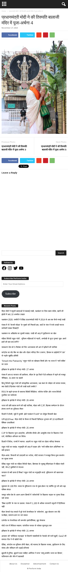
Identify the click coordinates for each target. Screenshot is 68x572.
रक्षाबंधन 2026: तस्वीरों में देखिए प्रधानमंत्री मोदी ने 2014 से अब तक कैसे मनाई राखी (33, 319)
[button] (63, 4)
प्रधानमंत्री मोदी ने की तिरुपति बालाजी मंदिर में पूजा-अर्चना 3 (14, 148)
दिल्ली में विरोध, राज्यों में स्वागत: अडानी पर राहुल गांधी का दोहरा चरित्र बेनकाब (31, 441)
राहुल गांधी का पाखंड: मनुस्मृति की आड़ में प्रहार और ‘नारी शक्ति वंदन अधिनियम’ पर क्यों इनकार (33, 448)
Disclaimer (25, 564)
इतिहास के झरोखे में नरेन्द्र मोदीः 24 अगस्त (18, 481)
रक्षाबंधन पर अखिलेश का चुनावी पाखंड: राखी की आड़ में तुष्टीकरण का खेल (29, 333)
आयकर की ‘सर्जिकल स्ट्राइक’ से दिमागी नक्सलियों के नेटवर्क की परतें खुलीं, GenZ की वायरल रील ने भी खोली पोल (34, 538)
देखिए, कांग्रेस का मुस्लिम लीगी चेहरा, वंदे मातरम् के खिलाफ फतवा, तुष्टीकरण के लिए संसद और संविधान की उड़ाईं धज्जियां (33, 546)
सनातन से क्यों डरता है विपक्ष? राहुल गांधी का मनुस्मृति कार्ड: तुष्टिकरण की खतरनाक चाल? (32, 474)
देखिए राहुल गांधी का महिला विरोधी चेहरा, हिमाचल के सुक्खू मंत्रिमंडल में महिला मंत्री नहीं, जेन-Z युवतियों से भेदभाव (33, 465)
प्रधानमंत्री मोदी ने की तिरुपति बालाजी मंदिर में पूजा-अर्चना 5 (53, 148)
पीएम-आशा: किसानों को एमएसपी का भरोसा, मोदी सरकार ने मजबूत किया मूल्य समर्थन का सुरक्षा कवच (33, 457)
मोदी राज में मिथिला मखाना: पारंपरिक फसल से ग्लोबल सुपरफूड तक (27, 525)
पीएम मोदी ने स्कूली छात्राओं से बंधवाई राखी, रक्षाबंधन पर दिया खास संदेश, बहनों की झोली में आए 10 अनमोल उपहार (32, 313)
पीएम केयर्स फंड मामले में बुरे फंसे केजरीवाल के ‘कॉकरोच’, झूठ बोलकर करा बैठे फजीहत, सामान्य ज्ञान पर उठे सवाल (31, 513)
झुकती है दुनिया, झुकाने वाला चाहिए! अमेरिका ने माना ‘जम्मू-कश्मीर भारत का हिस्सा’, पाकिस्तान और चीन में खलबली (32, 555)
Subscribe (10, 293)
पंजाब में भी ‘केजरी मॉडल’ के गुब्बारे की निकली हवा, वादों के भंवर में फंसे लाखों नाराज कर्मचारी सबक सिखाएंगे (33, 326)
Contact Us (54, 564)
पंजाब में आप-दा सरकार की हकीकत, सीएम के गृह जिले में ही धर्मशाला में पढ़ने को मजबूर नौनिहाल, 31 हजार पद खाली (34, 376)
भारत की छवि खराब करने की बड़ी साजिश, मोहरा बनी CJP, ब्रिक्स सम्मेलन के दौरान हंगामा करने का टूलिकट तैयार (33, 407)
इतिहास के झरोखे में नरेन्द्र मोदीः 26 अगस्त (18, 400)
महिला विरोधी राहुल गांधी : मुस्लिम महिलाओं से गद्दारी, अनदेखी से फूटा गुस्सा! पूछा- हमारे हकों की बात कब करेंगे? (34, 340)
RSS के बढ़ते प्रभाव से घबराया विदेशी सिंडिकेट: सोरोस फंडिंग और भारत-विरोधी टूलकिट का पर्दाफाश (31, 393)
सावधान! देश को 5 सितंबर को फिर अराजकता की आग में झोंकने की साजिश (29, 347)
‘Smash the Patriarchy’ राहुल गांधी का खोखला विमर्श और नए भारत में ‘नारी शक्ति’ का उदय (33, 362)
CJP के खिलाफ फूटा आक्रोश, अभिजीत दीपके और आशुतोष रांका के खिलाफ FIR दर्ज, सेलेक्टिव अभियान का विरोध (32, 435)
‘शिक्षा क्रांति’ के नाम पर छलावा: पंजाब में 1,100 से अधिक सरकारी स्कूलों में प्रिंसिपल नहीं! (33, 505)
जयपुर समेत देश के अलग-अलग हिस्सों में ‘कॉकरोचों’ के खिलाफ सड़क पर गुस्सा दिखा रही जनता (33, 496)
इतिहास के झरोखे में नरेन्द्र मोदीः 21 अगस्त (18, 531)
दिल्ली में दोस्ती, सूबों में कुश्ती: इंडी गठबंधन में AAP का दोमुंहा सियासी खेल (29, 414)
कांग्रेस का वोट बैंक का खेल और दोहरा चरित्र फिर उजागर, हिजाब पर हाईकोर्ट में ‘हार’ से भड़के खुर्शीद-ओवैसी (33, 354)
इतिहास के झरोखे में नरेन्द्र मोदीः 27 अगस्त (18, 369)
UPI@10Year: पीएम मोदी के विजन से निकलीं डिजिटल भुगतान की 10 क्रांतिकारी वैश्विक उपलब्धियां (32, 421)
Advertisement (39, 564)
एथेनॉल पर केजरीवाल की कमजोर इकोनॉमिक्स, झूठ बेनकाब (23, 520)
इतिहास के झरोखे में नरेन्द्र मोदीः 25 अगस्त (18, 428)
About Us (13, 564)
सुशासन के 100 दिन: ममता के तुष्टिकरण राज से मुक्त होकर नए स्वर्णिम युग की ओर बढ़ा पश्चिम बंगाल (34, 488)
